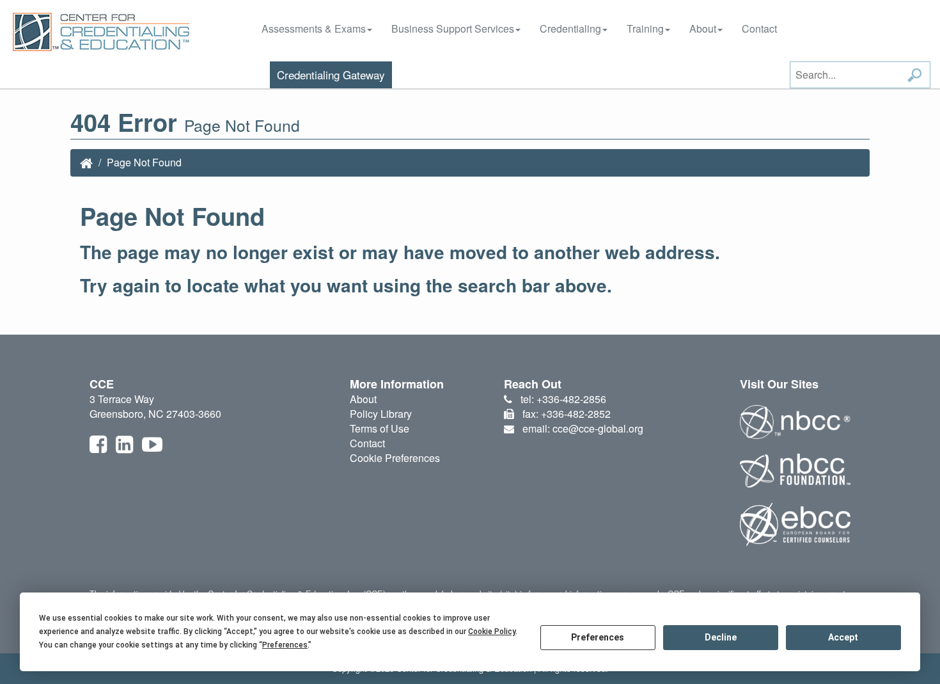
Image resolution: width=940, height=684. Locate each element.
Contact (759, 28)
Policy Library (381, 413)
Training (645, 28)
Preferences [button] (285, 644)
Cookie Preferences (395, 457)
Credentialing (570, 28)
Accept (843, 637)
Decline (721, 637)
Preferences (597, 637)
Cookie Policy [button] (491, 631)
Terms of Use (379, 428)
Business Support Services (452, 28)
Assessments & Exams (314, 28)
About (702, 28)
